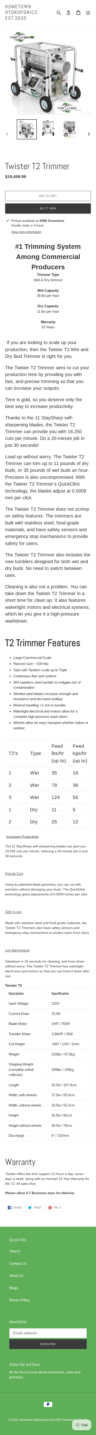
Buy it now (48, 208)
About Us (16, 1275)
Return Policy (19, 1300)
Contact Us (18, 1263)
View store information (26, 232)
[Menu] (88, 12)
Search (14, 1251)
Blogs (13, 1288)
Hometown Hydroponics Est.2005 (21, 12)
